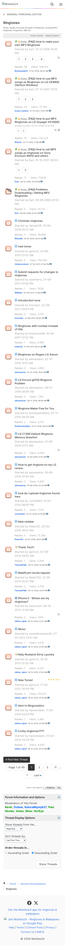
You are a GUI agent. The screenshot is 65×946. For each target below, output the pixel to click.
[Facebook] (29, 902)
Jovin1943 (35, 500)
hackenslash (36, 710)
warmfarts (35, 279)
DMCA (40, 931)
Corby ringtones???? (31, 731)
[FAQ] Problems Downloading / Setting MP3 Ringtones (32, 193)
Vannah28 (35, 225)
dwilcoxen (35, 606)
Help (11, 927)
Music (22, 629)
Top (59, 788)
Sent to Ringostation (31, 705)
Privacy (50, 927)
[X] (36, 902)
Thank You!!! (26, 547)
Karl (31, 49)
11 (55, 767)
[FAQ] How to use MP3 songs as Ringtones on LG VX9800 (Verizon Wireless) (37, 82)
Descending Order (46, 853)
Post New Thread (17, 759)
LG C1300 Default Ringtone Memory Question (34, 435)
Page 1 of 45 (17, 767)
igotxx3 (34, 251)
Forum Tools (36, 35)
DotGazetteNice (39, 413)
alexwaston (36, 359)
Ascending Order (18, 853)
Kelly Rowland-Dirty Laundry (36, 654)
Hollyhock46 (37, 333)
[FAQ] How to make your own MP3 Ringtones (37, 43)
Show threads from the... (20, 824)
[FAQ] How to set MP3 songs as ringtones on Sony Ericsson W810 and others (35, 152)
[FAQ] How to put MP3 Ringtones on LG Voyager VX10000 (37, 120)
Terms (20, 927)
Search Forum (52, 35)
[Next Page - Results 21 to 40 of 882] (27, 775)
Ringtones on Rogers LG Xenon (38, 354)
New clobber (26, 521)
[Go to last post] (50, 71)
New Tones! (25, 680)
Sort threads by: (15, 836)
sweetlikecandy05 (40, 633)
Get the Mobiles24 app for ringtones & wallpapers (32, 911)
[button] (52, 4)
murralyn (34, 305)
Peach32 (34, 526)
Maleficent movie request (34, 572)
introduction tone (29, 300)
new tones (24, 246)
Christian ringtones (30, 220)
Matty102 (35, 577)
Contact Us (27, 931)
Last (36, 775)
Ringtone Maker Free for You (36, 408)
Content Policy (35, 927)
